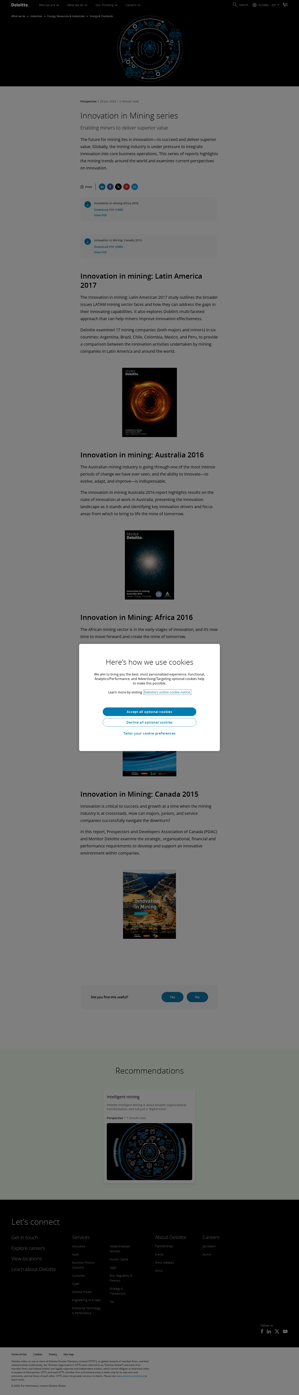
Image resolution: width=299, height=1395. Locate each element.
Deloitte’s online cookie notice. (167, 692)
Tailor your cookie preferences (149, 733)
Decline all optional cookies (149, 722)
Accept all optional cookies (149, 712)
